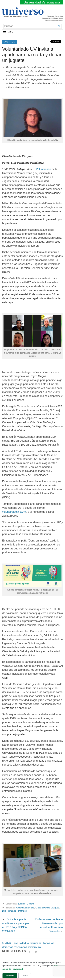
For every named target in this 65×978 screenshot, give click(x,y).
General (30, 903)
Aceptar (10, 975)
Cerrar (25, 975)
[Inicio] (23, 16)
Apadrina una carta (25, 907)
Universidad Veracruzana (42, 2)
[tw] (36, 951)
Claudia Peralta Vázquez (47, 907)
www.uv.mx (34, 947)
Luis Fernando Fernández (14, 911)
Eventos (10, 42)
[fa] (29, 951)
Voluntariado (43, 169)
